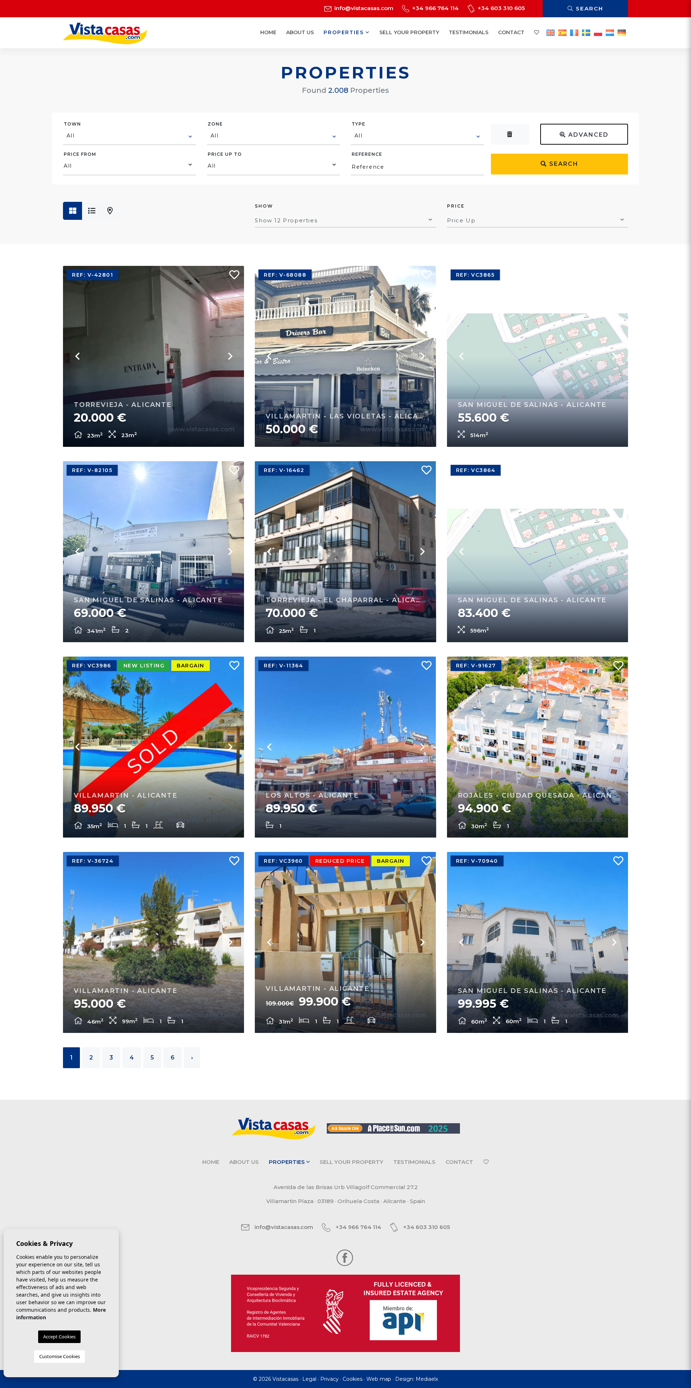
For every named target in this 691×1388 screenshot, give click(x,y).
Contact (511, 32)
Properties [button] (345, 32)
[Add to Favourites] (231, 276)
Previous (77, 356)
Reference (367, 154)
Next (229, 356)
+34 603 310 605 (500, 8)
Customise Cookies (59, 1356)
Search (588, 8)
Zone (215, 124)
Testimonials (468, 32)
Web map (378, 1379)
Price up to (225, 154)
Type (358, 124)
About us (300, 32)
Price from (80, 154)
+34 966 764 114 (435, 8)
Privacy (329, 1379)
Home (268, 32)
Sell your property (409, 32)
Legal (309, 1379)
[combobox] (129, 136)
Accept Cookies (59, 1336)
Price (456, 206)
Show (264, 206)
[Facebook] (345, 1257)
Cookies (352, 1379)
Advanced (587, 134)
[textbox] (130, 135)
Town (72, 124)
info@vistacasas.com (363, 8)
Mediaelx (427, 1379)
